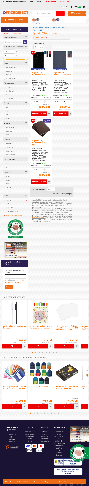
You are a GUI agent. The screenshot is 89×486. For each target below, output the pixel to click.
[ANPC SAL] (68, 462)
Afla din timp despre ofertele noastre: (14, 271)
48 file (8, 176)
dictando (9, 131)
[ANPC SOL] (68, 471)
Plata (30, 441)
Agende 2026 (37, 30)
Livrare (30, 439)
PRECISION (9, 207)
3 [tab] (39, 352)
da (7, 164)
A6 (7, 107)
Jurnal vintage (10, 78)
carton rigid (10, 147)
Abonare (9, 287)
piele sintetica (10, 151)
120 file (8, 191)
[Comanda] (84, 7)
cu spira (8, 87)
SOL (59, 450)
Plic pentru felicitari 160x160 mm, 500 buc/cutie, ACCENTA (67, 328)
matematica (10, 127)
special (8, 118)
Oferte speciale (30, 434)
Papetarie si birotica (42, 28)
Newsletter (12, 439)
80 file (8, 184)
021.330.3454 (14, 446)
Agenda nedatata (11, 67)
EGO (7, 204)
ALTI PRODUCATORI (12, 211)
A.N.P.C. (59, 448)
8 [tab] (56, 352)
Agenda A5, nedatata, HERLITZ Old (41, 142)
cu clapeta (9, 98)
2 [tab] (35, 352)
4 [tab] (42, 352)
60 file (8, 180)
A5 (7, 111)
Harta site (59, 455)
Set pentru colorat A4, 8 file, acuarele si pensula (40, 327)
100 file (8, 187)
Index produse (30, 432)
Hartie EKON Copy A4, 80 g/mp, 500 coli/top (67, 387)
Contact (12, 442)
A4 (7, 115)
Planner (8, 75)
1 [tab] (32, 352)
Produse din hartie (58, 28)
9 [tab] (58, 413)
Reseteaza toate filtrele (13, 33)
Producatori (30, 436)
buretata (9, 144)
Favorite (44, 434)
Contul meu (45, 432)
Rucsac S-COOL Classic (38, 386)
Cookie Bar (59, 446)
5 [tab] (46, 352)
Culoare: (35, 98)
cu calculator (10, 91)
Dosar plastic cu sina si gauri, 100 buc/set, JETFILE (14, 387)
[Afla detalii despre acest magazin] (16, 228)
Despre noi (12, 435)
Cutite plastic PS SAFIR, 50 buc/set (14, 327)
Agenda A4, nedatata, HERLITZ (62, 73)
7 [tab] (53, 352)
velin (7, 135)
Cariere (59, 453)
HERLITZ (8, 200)
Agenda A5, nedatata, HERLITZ (41, 73)
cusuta (8, 95)
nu (7, 167)
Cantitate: (47, 98)
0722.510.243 (14, 448)
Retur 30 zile (44, 441)
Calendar (9, 71)
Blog (11, 437)
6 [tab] (49, 352)
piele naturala (10, 155)
